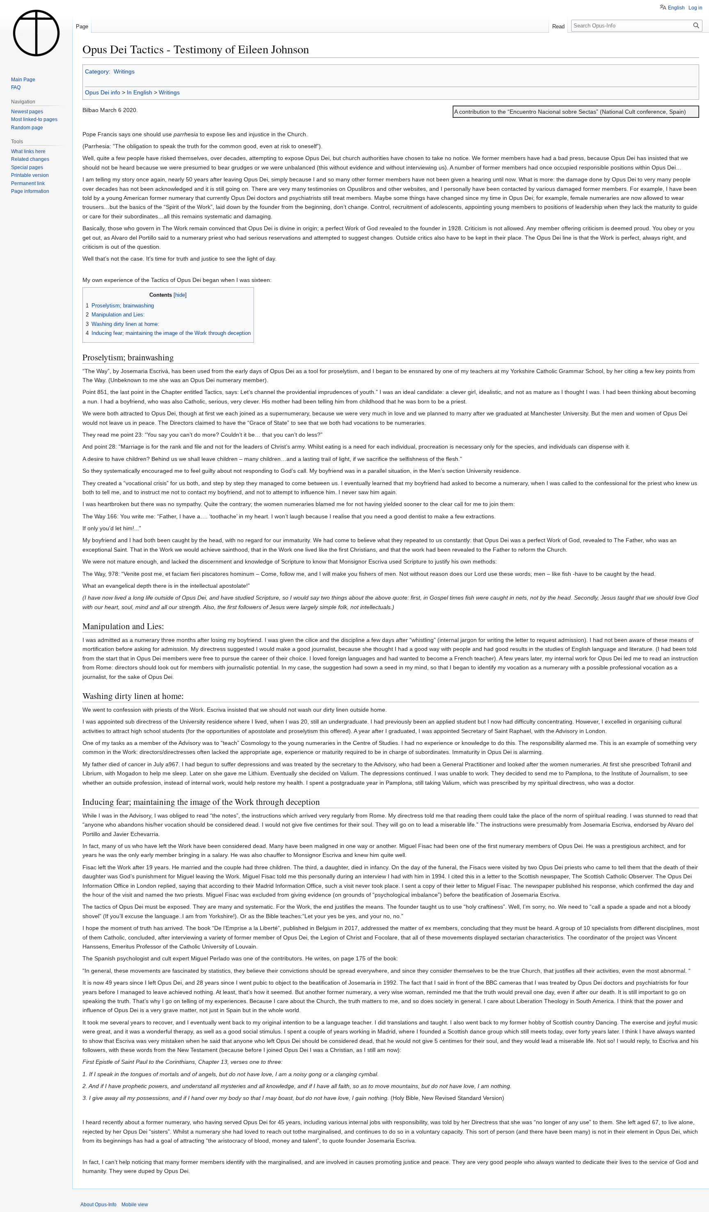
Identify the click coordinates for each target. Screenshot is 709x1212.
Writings (124, 71)
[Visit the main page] (36, 33)
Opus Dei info (102, 92)
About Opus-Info (98, 1204)
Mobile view (134, 1204)
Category (97, 71)
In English (139, 92)
